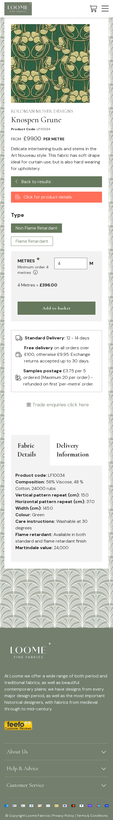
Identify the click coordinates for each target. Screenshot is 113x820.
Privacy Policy (63, 815)
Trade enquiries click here (60, 404)
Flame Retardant (32, 241)
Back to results (35, 182)
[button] (93, 8)
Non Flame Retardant (36, 228)
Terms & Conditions (92, 815)
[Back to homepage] (18, 8)
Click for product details (47, 197)
